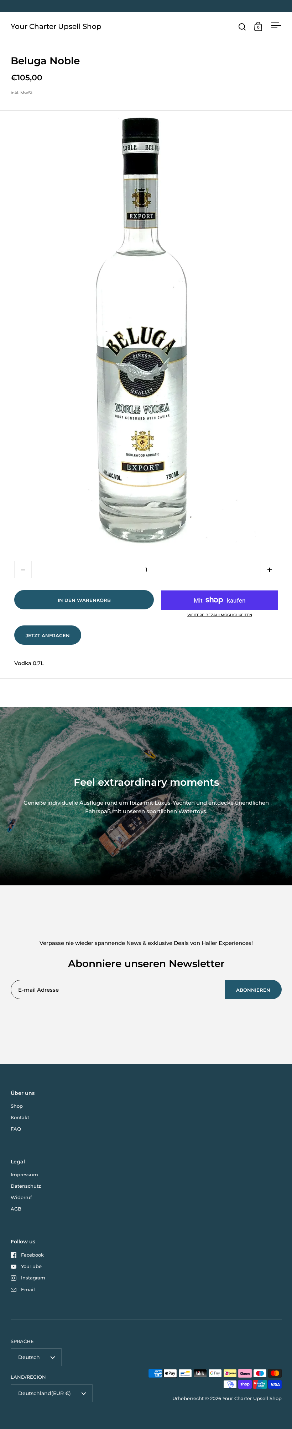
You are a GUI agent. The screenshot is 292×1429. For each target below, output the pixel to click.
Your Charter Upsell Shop (56, 26)
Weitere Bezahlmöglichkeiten (219, 615)
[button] (269, 569)
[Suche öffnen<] (242, 26)
